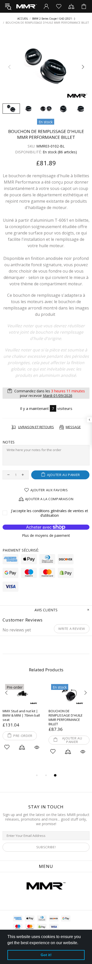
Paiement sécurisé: (21, 550)
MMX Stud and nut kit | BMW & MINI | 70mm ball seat (21, 715)
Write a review (71, 628)
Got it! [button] (46, 955)
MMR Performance (26, 6)
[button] (80, 943)
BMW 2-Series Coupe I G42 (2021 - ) (53, 18)
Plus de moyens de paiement (46, 535)
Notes (9, 442)
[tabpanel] (23, 722)
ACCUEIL (22, 18)
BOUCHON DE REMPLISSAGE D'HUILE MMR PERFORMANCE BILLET (66, 717)
